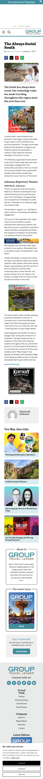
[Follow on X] (9, 683)
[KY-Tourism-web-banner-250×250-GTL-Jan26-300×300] (21, 395)
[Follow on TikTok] (24, 683)
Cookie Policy (15, 758)
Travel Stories (21, 703)
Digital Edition (21, 721)
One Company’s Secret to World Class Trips (21, 509)
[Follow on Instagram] (19, 683)
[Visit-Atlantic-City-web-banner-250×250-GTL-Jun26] (21, 134)
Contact (22, 728)
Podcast (22, 696)
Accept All (21, 763)
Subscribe (21, 724)
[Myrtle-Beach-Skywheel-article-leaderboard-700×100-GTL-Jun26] (21, 243)
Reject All (21, 774)
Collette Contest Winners (16, 481)
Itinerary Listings (21, 700)
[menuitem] (3, 32)
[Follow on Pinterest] (29, 683)
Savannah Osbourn (14, 51)
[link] (6, 58)
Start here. (30, 2)
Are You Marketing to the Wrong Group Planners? (19, 538)
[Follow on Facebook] (14, 683)
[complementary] (21, 761)
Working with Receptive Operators (20, 454)
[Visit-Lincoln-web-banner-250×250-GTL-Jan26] (21, 312)
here (21, 580)
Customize (21, 769)
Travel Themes (21, 707)
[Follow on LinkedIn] (34, 683)
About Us (21, 717)
